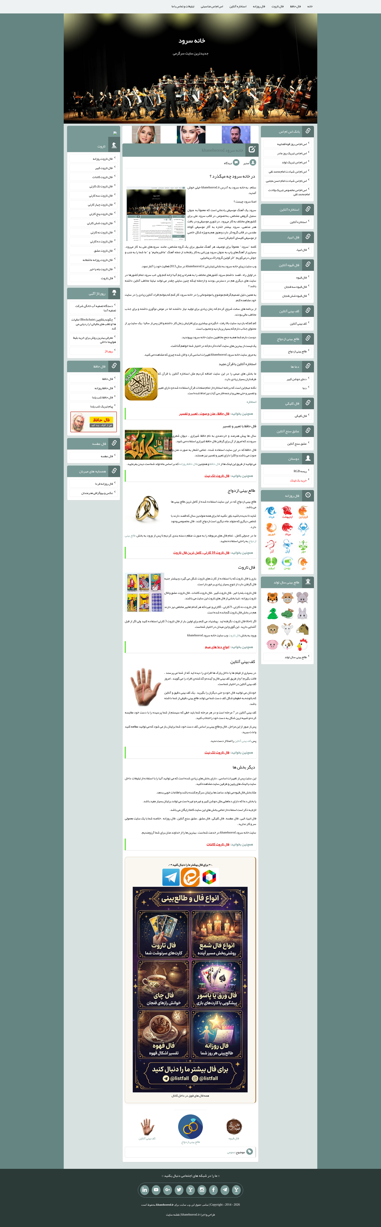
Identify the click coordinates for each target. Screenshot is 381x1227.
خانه (310, 6)
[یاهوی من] (236, 1190)
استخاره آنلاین (238, 6)
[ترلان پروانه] (191, 135)
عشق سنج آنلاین (297, 443)
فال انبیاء (301, 250)
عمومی (231, 1152)
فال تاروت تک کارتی (101, 186)
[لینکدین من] (144, 1190)
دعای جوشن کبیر (297, 379)
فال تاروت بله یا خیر (101, 269)
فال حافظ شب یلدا (102, 397)
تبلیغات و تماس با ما (183, 6)
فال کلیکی (301, 416)
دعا (305, 388)
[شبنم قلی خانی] (146, 135)
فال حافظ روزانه (188, 464)
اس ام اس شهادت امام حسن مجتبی (286, 181)
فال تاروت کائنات (102, 177)
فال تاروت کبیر (104, 168)
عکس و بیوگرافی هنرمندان (97, 493)
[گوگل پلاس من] (167, 1190)
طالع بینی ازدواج (297, 351)
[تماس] (190, 1190)
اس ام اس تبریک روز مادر (292, 153)
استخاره (251, 402)
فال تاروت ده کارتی (101, 241)
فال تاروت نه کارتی (102, 232)
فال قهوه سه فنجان (295, 286)
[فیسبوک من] (213, 1190)
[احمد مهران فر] (236, 135)
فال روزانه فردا (104, 484)
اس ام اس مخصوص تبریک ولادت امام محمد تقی (289, 192)
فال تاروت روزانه (103, 159)
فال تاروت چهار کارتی (100, 204)
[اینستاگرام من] (202, 1190)
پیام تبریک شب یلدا (101, 406)
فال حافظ (295, 6)
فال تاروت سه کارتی (101, 195)
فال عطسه (107, 456)
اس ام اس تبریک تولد (294, 162)
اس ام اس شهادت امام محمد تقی (288, 171)
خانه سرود (191, 40)
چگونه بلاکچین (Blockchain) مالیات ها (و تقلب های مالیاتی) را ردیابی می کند (93, 323)
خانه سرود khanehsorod (222, 150)
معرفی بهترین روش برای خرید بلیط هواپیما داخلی (94, 339)
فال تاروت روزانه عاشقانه (98, 260)
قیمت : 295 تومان (93, 134)
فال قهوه (301, 277)
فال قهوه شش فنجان (294, 296)
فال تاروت (278, 6)
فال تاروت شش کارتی (100, 223)
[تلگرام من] (224, 1190)
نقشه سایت (173, 1214)
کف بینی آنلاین (242, 741)
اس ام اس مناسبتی (212, 6)
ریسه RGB (300, 471)
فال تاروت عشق (103, 250)
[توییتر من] (179, 1190)
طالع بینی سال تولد (296, 657)
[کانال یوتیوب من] (156, 1190)
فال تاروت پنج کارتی (101, 214)
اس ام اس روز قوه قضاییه (292, 144)
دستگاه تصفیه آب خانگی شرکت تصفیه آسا (95, 308)
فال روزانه (259, 6)
